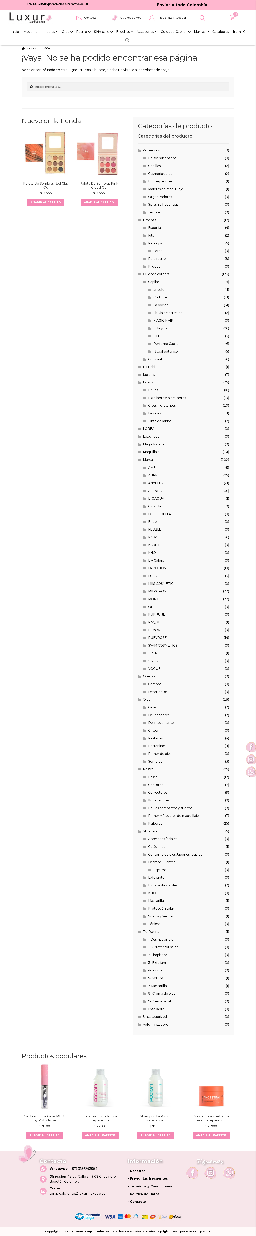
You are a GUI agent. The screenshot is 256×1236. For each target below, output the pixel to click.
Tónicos (154, 924)
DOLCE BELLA (159, 514)
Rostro (81, 32)
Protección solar (161, 908)
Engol (153, 522)
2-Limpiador (157, 955)
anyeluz (159, 290)
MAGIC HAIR (163, 320)
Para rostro (157, 259)
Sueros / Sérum (160, 916)
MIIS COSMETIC (160, 584)
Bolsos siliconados (162, 158)
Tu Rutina (151, 932)
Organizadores (160, 197)
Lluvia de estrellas (167, 313)
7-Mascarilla (157, 986)
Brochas (123, 32)
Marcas (200, 32)
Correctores (157, 792)
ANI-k (152, 475)
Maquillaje (32, 32)
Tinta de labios (159, 421)
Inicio (15, 32)
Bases (152, 777)
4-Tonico (155, 970)
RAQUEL (155, 622)
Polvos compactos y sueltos (170, 808)
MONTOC (156, 599)
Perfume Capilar (166, 344)
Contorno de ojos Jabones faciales (175, 854)
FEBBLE (154, 529)
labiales (149, 375)
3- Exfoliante (158, 963)
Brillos (153, 390)
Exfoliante (156, 877)
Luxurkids (151, 436)
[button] (202, 18)
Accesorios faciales (162, 839)
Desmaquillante (161, 723)
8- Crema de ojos (161, 993)
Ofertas (149, 676)
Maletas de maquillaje (165, 189)
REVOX (154, 630)
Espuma (160, 870)
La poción (161, 305)
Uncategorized (155, 1017)
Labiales (154, 413)
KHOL (153, 553)
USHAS (154, 661)
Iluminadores (158, 800)
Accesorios (145, 32)
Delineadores (158, 715)
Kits (151, 235)
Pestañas (155, 738)
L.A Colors (156, 560)
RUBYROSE (157, 638)
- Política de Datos (143, 1194)
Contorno (156, 785)
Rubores (155, 823)
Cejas (152, 707)
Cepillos (154, 166)
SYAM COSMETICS (162, 645)
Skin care (101, 32)
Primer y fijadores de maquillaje (173, 816)
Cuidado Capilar (174, 32)
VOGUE (154, 669)
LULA (152, 576)
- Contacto (137, 1202)
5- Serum (155, 978)
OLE (156, 336)
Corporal (155, 359)
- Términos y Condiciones (150, 1186)
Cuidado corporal (157, 274)
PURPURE (156, 614)
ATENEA (155, 491)
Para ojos (155, 243)
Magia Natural (154, 444)
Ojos (65, 32)
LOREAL (149, 429)
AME (152, 468)
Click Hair (160, 297)
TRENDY (155, 653)
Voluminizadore (155, 1024)
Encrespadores (160, 181)
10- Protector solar (163, 947)
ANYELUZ (156, 483)
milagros (160, 328)
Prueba (154, 266)
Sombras (155, 761)
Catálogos (220, 32)
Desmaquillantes (161, 862)
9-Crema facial (159, 1001)
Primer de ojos (159, 754)
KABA (152, 537)
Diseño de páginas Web (162, 1231)
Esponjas (155, 228)
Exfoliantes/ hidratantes (167, 398)
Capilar (153, 282)
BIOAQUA (156, 498)
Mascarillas (156, 901)
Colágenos (156, 847)
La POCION (157, 568)
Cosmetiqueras (160, 174)
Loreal (158, 251)
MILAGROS (157, 591)
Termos (154, 212)
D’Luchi (149, 367)
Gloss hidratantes (162, 405)
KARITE (154, 545)
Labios (50, 32)
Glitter (153, 730)
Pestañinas (156, 746)
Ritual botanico (165, 351)
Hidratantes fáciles (162, 885)
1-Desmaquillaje (160, 939)
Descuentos (157, 692)
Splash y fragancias (163, 204)
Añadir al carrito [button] (46, 202)
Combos (154, 684)
